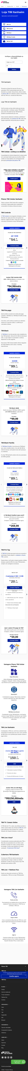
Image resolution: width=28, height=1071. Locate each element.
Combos (3, 996)
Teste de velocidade (6, 1024)
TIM (2, 1008)
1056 (14, 762)
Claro (2, 1003)
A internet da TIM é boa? (13, 844)
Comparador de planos (7, 1026)
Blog (2, 1044)
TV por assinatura (5, 991)
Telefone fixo (4, 993)
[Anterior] (1, 248)
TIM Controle (5, 216)
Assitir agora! (14, 178)
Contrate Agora (14, 422)
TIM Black (4, 334)
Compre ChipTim (14, 587)
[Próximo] (26, 248)
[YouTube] (2, 1054)
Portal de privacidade (6, 1062)
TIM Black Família (6, 446)
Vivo (2, 1006)
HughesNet (4, 1011)
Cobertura (4, 1029)
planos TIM (5, 93)
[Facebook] (8, 1054)
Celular (3, 986)
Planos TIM (4, 963)
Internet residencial (6, 988)
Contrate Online (15, 245)
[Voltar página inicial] (5, 2)
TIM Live (21, 824)
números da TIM (16, 118)
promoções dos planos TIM (13, 160)
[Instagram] (11, 1054)
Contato (3, 1041)
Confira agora (14, 972)
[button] (25, 2)
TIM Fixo (3, 976)
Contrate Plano (14, 484)
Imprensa (3, 1039)
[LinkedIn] (5, 1054)
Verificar (14, 69)
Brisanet (3, 1016)
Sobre (2, 1036)
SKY (2, 1014)
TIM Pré (4, 553)
